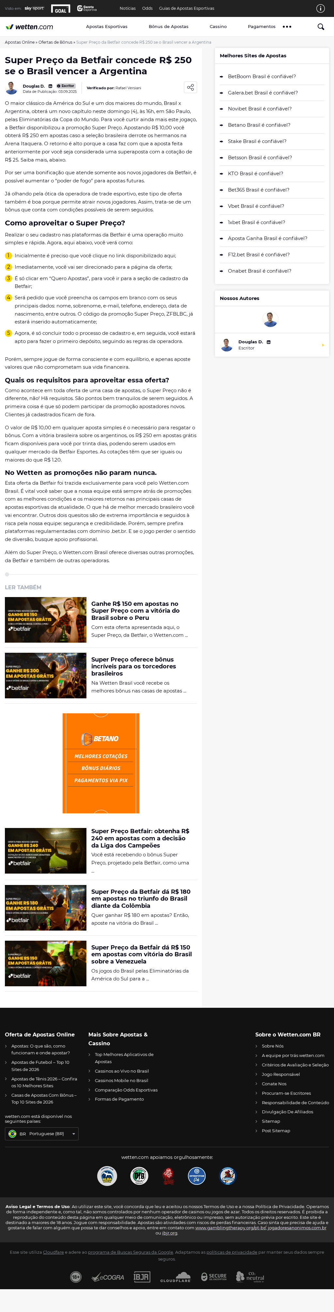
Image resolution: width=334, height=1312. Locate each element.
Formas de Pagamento (119, 1099)
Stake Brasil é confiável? (257, 141)
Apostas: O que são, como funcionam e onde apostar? (40, 1049)
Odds (147, 8)
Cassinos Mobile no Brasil (121, 1080)
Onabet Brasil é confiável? (260, 271)
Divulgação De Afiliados (287, 1111)
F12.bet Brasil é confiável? (259, 254)
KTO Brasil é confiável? (255, 173)
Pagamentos (262, 26)
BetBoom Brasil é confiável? (262, 76)
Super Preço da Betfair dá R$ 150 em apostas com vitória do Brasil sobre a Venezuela (141, 954)
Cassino (218, 26)
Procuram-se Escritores (286, 1093)
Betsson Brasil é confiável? (260, 157)
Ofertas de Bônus (55, 42)
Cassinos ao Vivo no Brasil (122, 1071)
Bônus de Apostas (169, 26)
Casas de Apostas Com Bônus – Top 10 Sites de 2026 (44, 1098)
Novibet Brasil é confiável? (260, 109)
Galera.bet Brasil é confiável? (263, 93)
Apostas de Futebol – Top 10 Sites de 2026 (40, 1066)
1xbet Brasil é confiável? (256, 222)
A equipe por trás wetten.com (293, 1055)
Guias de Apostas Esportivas (186, 8)
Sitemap (271, 1121)
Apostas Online (20, 42)
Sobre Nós (272, 1045)
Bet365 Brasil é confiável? (259, 190)
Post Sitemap (276, 1130)
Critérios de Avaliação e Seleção (295, 1064)
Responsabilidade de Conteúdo (295, 1102)
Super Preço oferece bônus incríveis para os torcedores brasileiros (133, 666)
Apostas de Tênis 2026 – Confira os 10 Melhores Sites (44, 1082)
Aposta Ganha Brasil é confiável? (268, 238)
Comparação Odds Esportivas (126, 1089)
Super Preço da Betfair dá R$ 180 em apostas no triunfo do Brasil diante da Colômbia (140, 899)
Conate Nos (274, 1083)
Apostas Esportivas (107, 26)
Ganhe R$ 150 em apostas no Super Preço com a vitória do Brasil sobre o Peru (135, 611)
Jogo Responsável (281, 1074)
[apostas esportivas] (37, 26)
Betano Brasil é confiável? (259, 125)
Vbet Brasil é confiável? (256, 206)
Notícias (128, 8)
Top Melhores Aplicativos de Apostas (124, 1058)
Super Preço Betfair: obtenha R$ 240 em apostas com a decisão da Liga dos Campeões (140, 838)
